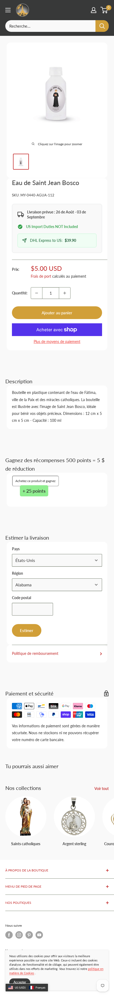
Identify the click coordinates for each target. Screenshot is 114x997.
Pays (16, 549)
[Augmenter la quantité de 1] (64, 293)
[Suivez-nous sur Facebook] (9, 935)
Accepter (20, 982)
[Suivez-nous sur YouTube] (39, 935)
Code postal (21, 597)
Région (17, 573)
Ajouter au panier (57, 312)
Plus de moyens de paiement (57, 341)
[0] (104, 10)
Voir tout (101, 788)
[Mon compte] (93, 10)
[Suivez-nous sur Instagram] (19, 935)
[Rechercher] (102, 26)
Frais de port (41, 276)
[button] (27, 988)
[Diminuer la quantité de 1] (36, 293)
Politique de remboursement (35, 653)
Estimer (26, 630)
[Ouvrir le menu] (8, 10)
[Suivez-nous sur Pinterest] (29, 935)
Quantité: (20, 293)
